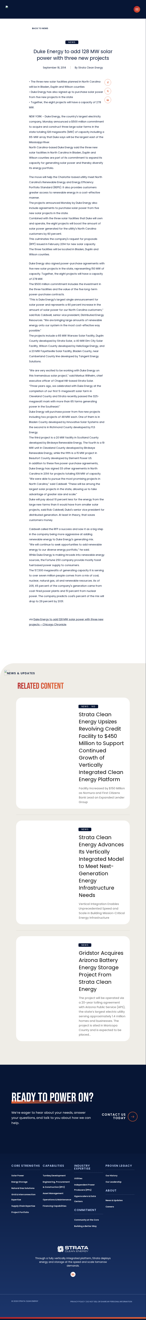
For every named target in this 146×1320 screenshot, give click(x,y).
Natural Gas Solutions (22, 1188)
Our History (111, 1175)
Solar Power (17, 1175)
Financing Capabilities (54, 1206)
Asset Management (53, 1193)
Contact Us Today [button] (114, 1116)
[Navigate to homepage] (21, 9)
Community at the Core (86, 1219)
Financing (88, 706)
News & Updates (114, 1200)
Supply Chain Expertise (23, 1206)
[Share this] (108, 82)
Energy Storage (19, 1181)
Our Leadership (114, 1181)
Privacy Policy (77, 1301)
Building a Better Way (85, 1226)
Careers (110, 1206)
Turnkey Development (54, 1175)
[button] (137, 9)
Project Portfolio (20, 1212)
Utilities (78, 1178)
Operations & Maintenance (57, 1199)
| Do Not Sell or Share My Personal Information (109, 1301)
